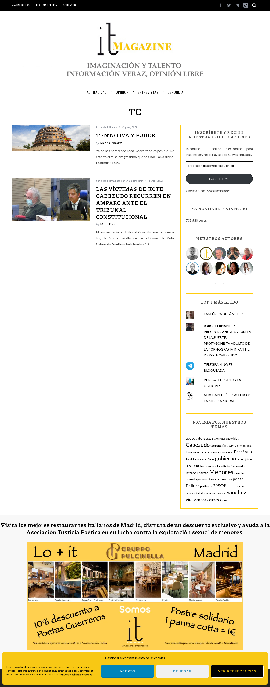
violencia (200, 500)
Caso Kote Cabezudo (120, 180)
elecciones (218, 452)
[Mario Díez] (193, 268)
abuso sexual (205, 438)
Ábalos (223, 500)
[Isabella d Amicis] (233, 268)
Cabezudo (198, 444)
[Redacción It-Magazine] (206, 253)
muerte (239, 473)
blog (236, 438)
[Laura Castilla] (220, 268)
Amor (217, 438)
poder (238, 479)
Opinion (113, 127)
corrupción (218, 445)
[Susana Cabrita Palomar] (206, 268)
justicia (192, 465)
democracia (244, 445)
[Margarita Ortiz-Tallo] (247, 253)
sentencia (209, 493)
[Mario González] (220, 253)
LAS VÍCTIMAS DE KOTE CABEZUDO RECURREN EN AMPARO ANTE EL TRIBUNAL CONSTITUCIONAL (133, 203)
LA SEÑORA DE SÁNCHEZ (223, 314)
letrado (191, 473)
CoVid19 (231, 445)
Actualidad (102, 127)
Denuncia (138, 180)
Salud (199, 493)
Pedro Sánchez (220, 479)
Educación (205, 452)
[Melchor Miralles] (193, 253)
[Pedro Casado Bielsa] (233, 253)
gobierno (225, 458)
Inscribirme (219, 178)
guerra (241, 459)
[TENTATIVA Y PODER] (51, 138)
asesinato (227, 438)
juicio (248, 459)
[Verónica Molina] (247, 268)
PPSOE (219, 485)
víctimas (213, 500)
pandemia (202, 479)
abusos (191, 438)
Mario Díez (107, 224)
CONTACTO (69, 5)
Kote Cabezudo (234, 466)
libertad (202, 473)
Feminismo (192, 459)
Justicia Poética (46, 5)
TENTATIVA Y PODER (125, 135)
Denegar (182, 671)
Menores (221, 471)
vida (189, 499)
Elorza (229, 452)
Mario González (111, 142)
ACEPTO (127, 671)
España (240, 451)
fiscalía (203, 459)
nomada (191, 479)
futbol (211, 459)
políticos (206, 486)
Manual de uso (21, 5)
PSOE (232, 485)
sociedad (220, 493)
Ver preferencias (237, 671)
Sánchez (236, 492)
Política (193, 485)
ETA (249, 452)
